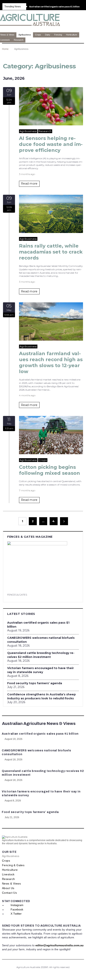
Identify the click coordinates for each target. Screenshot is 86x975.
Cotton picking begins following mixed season (49, 470)
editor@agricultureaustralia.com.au (59, 945)
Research (45, 131)
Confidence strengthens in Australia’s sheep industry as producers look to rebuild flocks (41, 696)
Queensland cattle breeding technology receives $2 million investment (40, 655)
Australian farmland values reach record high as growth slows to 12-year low (51, 362)
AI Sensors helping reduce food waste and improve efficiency (51, 144)
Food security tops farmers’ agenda (34, 683)
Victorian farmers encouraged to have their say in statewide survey (40, 670)
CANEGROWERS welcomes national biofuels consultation (41, 640)
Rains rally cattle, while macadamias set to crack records (51, 252)
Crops (43, 460)
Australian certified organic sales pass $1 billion (38, 624)
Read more (29, 183)
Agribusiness (28, 131)
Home (5, 49)
